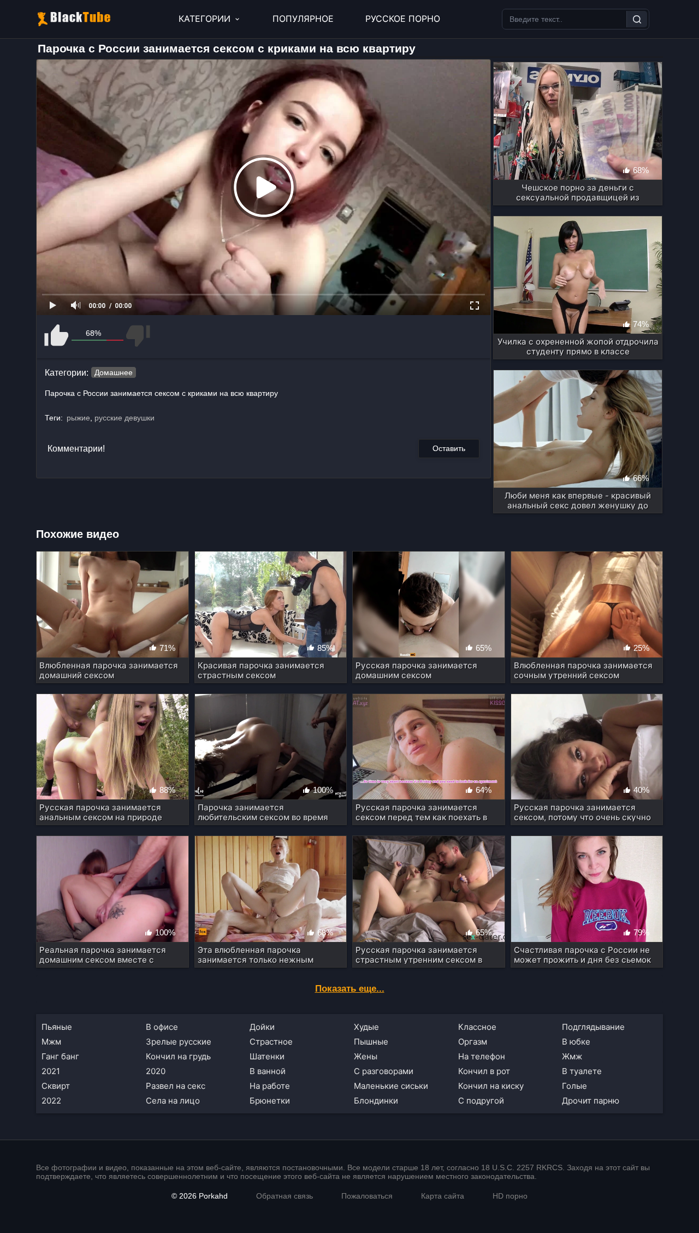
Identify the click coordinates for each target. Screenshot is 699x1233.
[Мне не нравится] (137, 335)
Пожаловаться (367, 1195)
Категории (204, 18)
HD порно (510, 1195)
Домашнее (113, 372)
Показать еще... (349, 988)
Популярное (303, 18)
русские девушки (124, 417)
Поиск (636, 19)
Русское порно (402, 18)
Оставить (449, 448)
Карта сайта (442, 1195)
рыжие (78, 417)
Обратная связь (284, 1195)
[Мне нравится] (57, 335)
